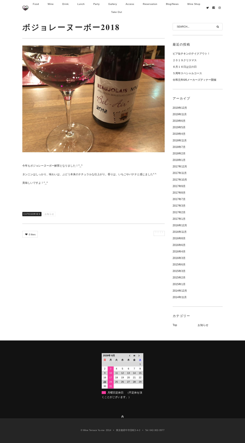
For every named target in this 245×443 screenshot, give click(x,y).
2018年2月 (179, 153)
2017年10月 (180, 179)
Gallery (112, 4)
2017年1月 (179, 218)
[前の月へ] (129, 355)
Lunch (81, 4)
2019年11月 (180, 114)
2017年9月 (179, 186)
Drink (65, 4)
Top (175, 325)
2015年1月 (179, 284)
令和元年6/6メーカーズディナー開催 (194, 79)
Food (36, 4)
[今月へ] (134, 355)
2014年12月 (180, 290)
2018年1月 (179, 160)
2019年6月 (179, 120)
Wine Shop (193, 4)
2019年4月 (179, 133)
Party (96, 4)
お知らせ (49, 214)
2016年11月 (180, 231)
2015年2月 (179, 277)
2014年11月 (180, 297)
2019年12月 (180, 107)
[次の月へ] (140, 355)
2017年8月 (179, 192)
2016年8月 (179, 238)
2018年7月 (179, 147)
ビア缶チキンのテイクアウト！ (191, 53)
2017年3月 (179, 205)
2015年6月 (179, 264)
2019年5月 (179, 127)
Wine (51, 4)
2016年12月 (180, 225)
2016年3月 (179, 258)
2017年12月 (180, 166)
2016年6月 (179, 245)
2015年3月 (179, 271)
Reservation (150, 4)
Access (130, 4)
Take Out (116, 12)
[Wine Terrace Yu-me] (25, 8)
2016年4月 (179, 251)
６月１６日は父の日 (185, 66)
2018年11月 (180, 140)
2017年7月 (179, 199)
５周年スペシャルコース (187, 73)
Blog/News (172, 4)
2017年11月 (180, 173)
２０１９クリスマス (185, 60)
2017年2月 (179, 212)
